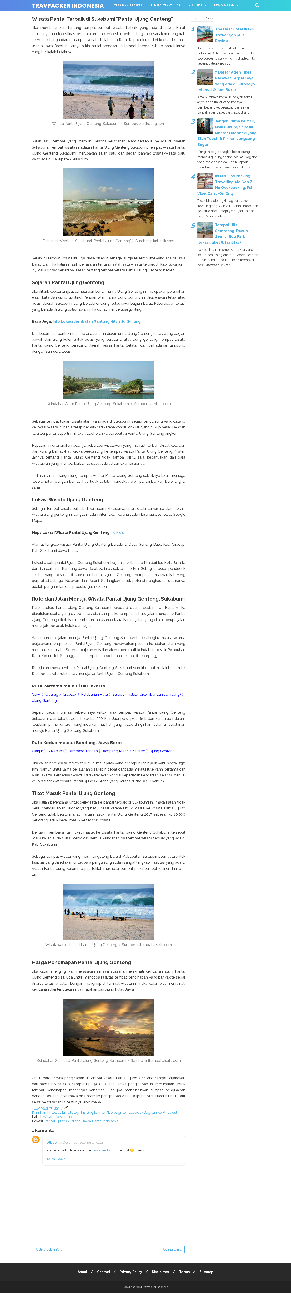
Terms (184, 1272)
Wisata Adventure (58, 1117)
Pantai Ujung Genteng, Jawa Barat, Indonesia (81, 1121)
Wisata (120, 16)
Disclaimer (160, 1272)
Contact (103, 1272)
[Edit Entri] (66, 1108)
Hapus (60, 1159)
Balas (51, 1159)
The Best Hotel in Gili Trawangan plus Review (234, 35)
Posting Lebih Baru (48, 1249)
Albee (52, 1142)
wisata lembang (103, 1150)
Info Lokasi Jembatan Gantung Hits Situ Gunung (97, 321)
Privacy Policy (131, 1272)
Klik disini (119, 532)
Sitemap (206, 1272)
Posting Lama (172, 1249)
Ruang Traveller (166, 5)
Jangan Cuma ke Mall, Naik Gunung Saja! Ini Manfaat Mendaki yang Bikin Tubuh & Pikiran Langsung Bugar (227, 133)
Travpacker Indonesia (68, 6)
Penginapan (224, 5)
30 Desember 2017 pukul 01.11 (80, 1142)
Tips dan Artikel (128, 5)
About (82, 1272)
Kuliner (195, 5)
